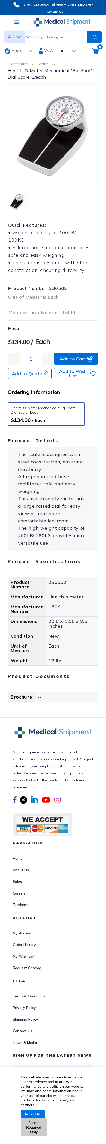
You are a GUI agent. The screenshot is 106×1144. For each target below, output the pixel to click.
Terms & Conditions (29, 996)
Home (17, 858)
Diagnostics (18, 63)
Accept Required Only (33, 1127)
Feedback (21, 904)
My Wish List (24, 956)
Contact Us (55, 11)
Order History (24, 944)
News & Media (25, 1042)
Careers (19, 893)
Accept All (32, 1114)
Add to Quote (27, 374)
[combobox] (55, 36)
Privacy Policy (24, 1007)
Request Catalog (27, 967)
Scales (43, 63)
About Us (21, 870)
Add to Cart (73, 359)
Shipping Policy (25, 1019)
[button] (15, 800)
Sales (17, 881)
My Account (23, 933)
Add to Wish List (73, 373)
